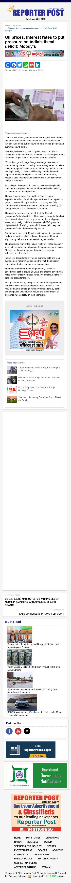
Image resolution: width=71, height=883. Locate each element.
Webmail (47, 867)
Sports (51, 846)
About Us (57, 850)
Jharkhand (52, 838)
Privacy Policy (23, 858)
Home (7, 26)
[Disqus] (34, 457)
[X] (27, 731)
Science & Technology (28, 846)
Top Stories (16, 26)
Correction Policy (25, 863)
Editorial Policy (48, 858)
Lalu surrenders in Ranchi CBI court (41, 614)
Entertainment (23, 850)
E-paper (42, 850)
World (48, 842)
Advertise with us (25, 867)
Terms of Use (41, 854)
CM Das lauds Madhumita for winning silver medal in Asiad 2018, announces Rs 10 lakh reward (31, 602)
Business (32, 842)
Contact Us (21, 854)
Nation (18, 842)
